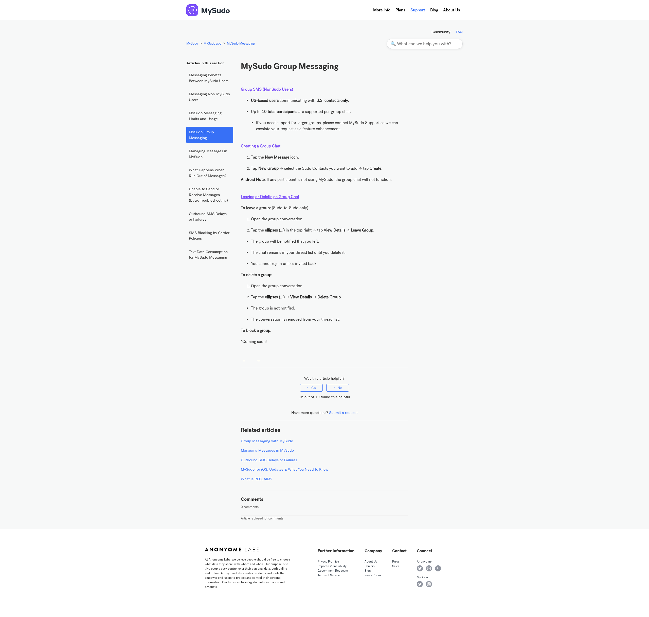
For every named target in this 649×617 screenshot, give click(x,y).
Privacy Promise (328, 562)
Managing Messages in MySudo (208, 153)
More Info (381, 10)
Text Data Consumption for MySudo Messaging (208, 254)
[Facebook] (244, 358)
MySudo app (212, 43)
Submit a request (343, 412)
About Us (451, 10)
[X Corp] (251, 358)
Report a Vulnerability (332, 566)
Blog (434, 10)
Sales (395, 566)
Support (417, 10)
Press (396, 562)
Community (440, 31)
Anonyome (424, 562)
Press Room (373, 575)
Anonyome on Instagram (429, 568)
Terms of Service (329, 575)
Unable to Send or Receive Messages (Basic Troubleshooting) (208, 194)
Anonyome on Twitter (420, 568)
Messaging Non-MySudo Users (209, 96)
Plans (400, 10)
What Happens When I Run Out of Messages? (207, 172)
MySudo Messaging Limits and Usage (205, 115)
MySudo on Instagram (429, 584)
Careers (370, 566)
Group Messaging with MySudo (267, 441)
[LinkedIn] (259, 358)
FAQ (459, 31)
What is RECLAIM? (256, 478)
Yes (313, 388)
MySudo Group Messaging (201, 134)
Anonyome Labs (232, 549)
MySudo (215, 11)
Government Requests (333, 571)
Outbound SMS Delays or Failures (208, 216)
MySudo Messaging (241, 43)
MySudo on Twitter (420, 584)
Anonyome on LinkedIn (438, 568)
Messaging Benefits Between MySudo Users (208, 77)
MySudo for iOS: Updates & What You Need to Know (284, 469)
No (340, 388)
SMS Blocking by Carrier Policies (209, 235)
